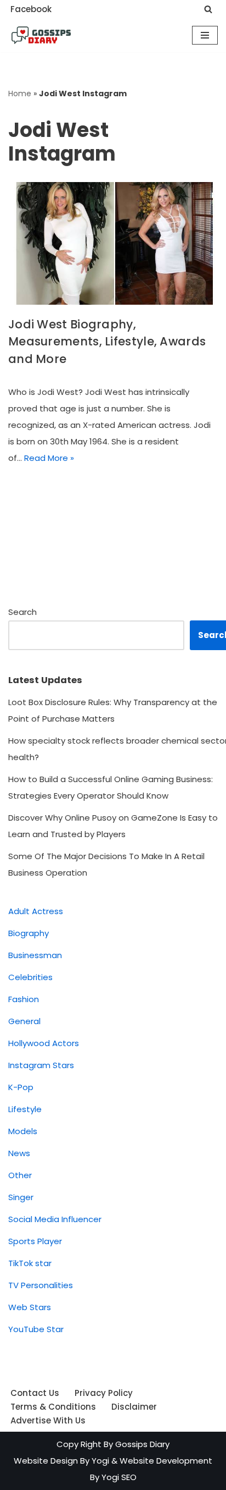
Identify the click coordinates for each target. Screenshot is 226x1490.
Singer (20, 1197)
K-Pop (20, 1087)
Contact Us (34, 1393)
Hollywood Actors (43, 1043)
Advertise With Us (48, 1420)
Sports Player (35, 1241)
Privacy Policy (104, 1393)
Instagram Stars (41, 1065)
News (19, 1153)
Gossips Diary (142, 1444)
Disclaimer (134, 1406)
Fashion (23, 999)
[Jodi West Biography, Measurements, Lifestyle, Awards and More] (113, 243)
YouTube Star (36, 1329)
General (24, 1021)
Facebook (31, 9)
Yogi (99, 1460)
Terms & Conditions (53, 1406)
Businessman (35, 955)
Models (22, 1131)
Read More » (49, 458)
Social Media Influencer (54, 1219)
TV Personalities (40, 1285)
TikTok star (30, 1263)
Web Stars (29, 1307)
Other (20, 1175)
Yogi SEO (119, 1477)
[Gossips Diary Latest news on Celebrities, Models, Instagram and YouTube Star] (41, 35)
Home (19, 93)
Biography (28, 933)
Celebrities (30, 977)
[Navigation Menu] (205, 35)
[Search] (208, 9)
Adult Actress (35, 911)
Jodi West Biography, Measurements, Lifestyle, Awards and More (107, 341)
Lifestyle (25, 1109)
